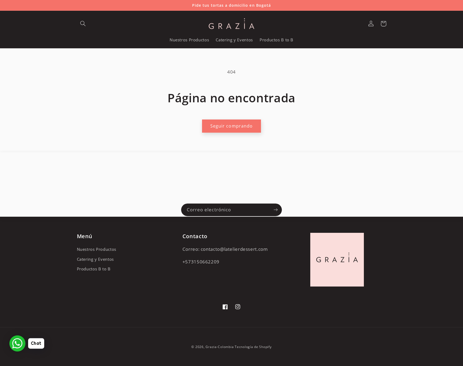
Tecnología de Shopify (253, 347)
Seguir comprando (231, 126)
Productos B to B (94, 268)
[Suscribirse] (276, 209)
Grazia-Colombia (220, 347)
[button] (83, 23)
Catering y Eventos (95, 259)
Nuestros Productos (96, 249)
